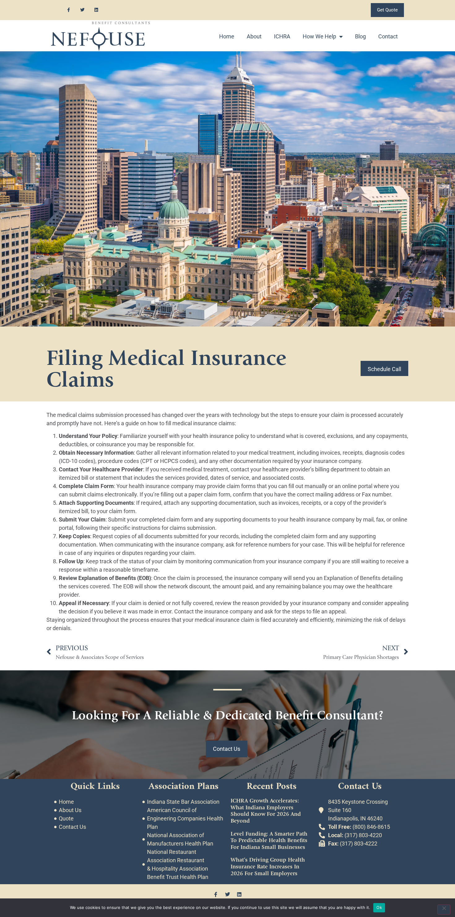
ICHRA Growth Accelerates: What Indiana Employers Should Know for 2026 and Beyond (266, 811)
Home (226, 36)
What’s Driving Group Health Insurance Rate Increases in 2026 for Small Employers (268, 866)
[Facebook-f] (69, 10)
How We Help (319, 36)
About (254, 36)
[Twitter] (82, 10)
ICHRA (282, 36)
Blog (360, 36)
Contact (388, 36)
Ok (379, 907)
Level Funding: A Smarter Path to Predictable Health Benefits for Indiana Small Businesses (269, 840)
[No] (443, 910)
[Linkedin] (96, 10)
